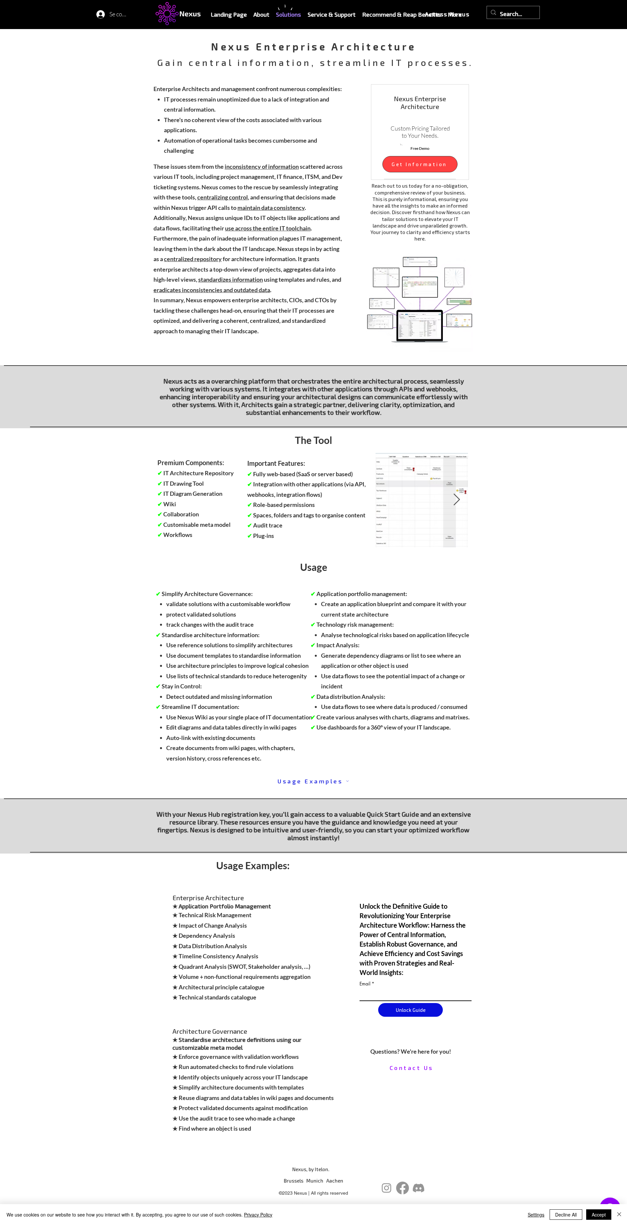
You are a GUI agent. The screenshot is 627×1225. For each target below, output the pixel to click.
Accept (599, 1214)
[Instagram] (386, 1188)
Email (365, 984)
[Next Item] (456, 500)
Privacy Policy (258, 1214)
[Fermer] (619, 1214)
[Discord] (418, 1188)
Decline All (566, 1214)
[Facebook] (402, 1188)
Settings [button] (536, 1214)
